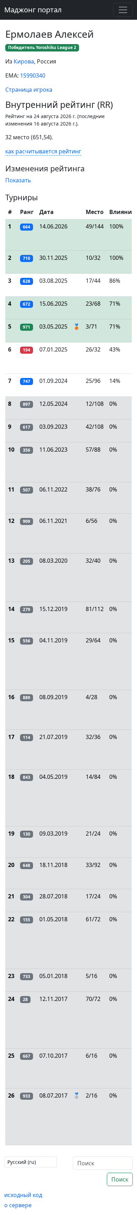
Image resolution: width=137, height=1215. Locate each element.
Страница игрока (28, 89)
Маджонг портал (33, 9)
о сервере (18, 1205)
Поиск (119, 1179)
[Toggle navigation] (123, 10)
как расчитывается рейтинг (43, 151)
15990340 (32, 75)
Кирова (24, 61)
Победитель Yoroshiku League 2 (42, 47)
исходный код (23, 1195)
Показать (18, 180)
